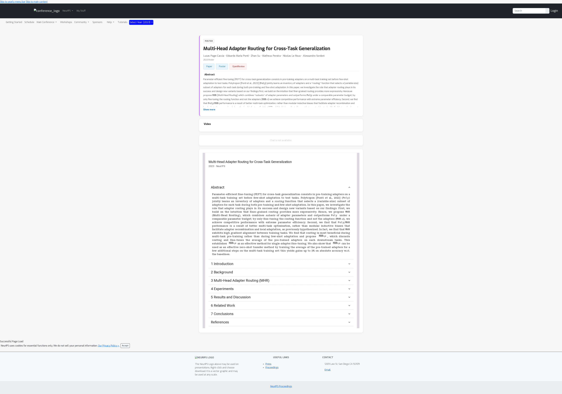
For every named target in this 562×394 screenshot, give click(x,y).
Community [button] (80, 22)
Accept (125, 345)
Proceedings (272, 367)
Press (268, 363)
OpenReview (238, 66)
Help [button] (109, 22)
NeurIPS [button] (66, 10)
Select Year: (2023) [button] (140, 22)
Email (328, 369)
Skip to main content (37, 1)
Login (554, 11)
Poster (222, 66)
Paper (209, 66)
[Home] (47, 10)
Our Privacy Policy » (109, 345)
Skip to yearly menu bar (12, 1)
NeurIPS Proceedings (281, 386)
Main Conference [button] (46, 22)
